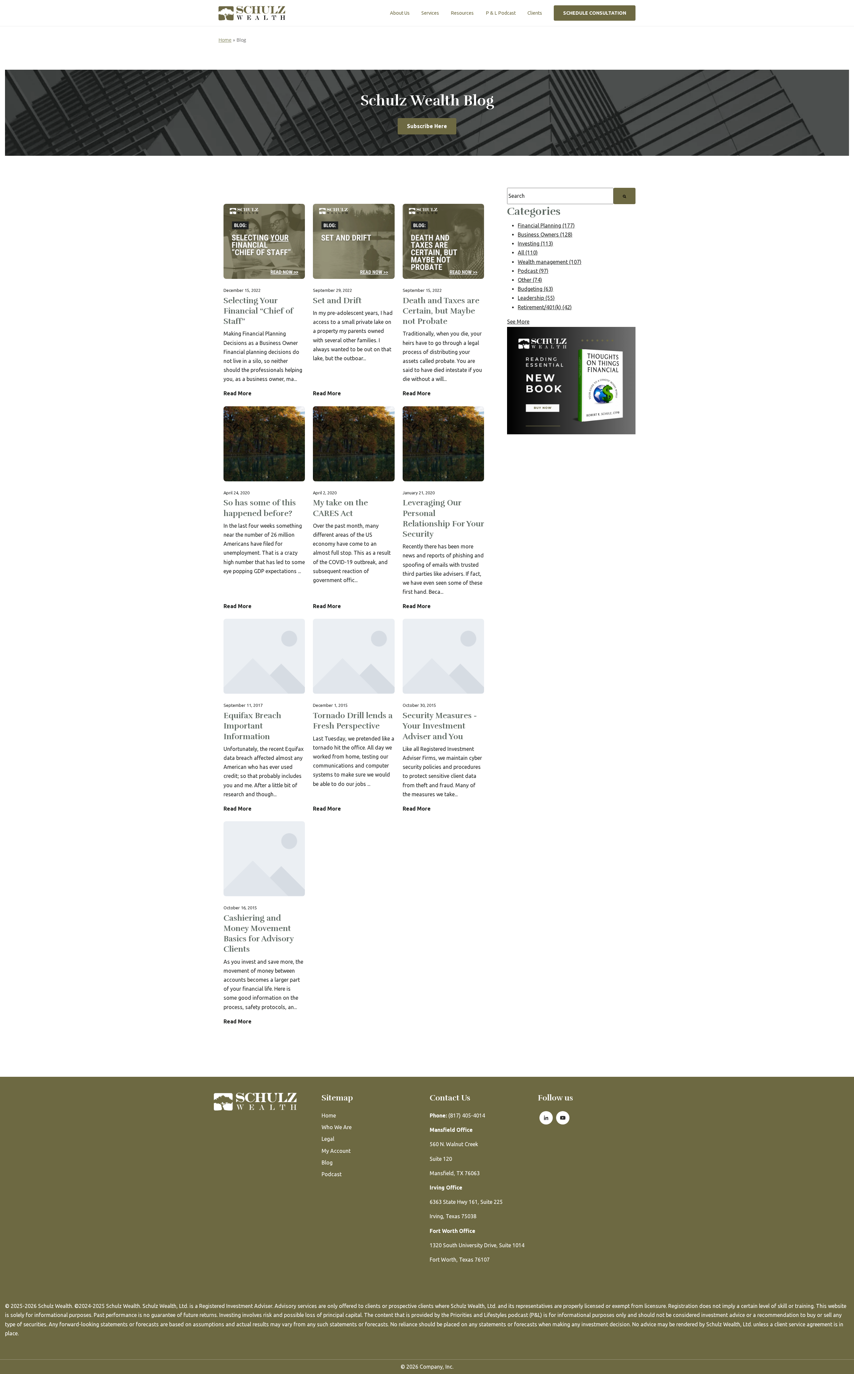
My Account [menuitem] (336, 1151)
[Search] (624, 196)
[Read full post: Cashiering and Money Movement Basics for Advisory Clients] (264, 923)
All (528, 253)
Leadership (536, 298)
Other (530, 280)
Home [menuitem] (329, 1115)
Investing (535, 244)
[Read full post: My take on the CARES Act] (353, 508)
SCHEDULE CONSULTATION (594, 13)
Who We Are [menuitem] (337, 1127)
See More (518, 322)
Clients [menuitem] (534, 13)
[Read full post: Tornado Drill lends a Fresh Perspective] (353, 716)
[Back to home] (252, 13)
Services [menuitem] (430, 13)
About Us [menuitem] (400, 13)
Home (225, 40)
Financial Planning (546, 225)
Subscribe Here (427, 126)
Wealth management (549, 262)
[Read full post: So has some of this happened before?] (264, 508)
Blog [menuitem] (327, 1163)
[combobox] (560, 196)
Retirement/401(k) (545, 307)
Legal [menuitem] (328, 1139)
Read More (238, 393)
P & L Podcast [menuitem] (501, 13)
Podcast (533, 271)
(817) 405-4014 (457, 1115)
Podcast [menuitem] (332, 1174)
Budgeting (535, 289)
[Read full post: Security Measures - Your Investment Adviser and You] (443, 716)
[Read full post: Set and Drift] (353, 301)
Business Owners (545, 235)
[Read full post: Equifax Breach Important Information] (264, 716)
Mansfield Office (451, 1130)
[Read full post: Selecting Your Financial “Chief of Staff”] (264, 301)
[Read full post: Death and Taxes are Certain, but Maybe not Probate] (443, 301)
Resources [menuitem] (462, 13)
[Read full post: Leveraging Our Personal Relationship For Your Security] (443, 508)
